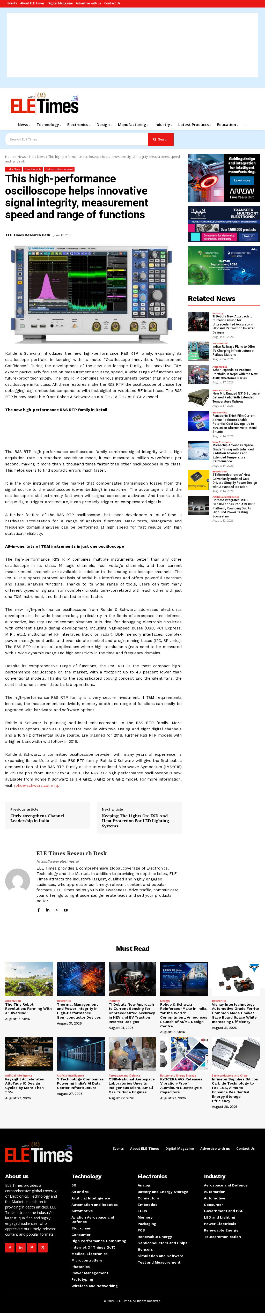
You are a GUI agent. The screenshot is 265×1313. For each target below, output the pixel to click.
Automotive (219, 343)
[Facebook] (38, 909)
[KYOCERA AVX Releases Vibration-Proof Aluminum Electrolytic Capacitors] (184, 1053)
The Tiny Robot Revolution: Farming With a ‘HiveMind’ (28, 1008)
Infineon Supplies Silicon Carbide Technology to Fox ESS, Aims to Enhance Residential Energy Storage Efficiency (235, 1090)
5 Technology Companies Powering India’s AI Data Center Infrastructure (80, 1083)
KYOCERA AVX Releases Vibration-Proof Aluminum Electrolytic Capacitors (181, 1085)
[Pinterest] (31, 1247)
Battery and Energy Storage (178, 1075)
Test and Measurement (59, 169)
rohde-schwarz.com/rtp (37, 785)
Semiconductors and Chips (230, 1075)
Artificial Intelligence (225, 497)
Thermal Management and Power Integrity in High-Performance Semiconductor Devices (79, 1010)
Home (9, 156)
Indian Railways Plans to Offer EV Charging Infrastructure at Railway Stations (233, 351)
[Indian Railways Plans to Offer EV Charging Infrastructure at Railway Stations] (199, 351)
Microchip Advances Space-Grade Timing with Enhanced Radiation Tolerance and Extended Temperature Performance (233, 453)
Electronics (219, 412)
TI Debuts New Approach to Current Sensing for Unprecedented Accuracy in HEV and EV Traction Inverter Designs (233, 324)
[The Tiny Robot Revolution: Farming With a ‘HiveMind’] (29, 979)
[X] (56, 909)
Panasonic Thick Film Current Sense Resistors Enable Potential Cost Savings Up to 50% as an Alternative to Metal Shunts (234, 424)
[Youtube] (66, 909)
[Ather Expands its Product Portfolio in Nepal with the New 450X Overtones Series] (199, 374)
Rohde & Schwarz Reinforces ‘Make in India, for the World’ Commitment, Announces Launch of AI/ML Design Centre (183, 1015)
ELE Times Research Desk (28, 235)
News (22, 156)
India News (37, 156)
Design (165, 1000)
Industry (217, 313)
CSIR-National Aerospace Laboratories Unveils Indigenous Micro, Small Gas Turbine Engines (132, 1085)
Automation (13, 1000)
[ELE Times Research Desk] (17, 881)
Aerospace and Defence (124, 1075)
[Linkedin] (47, 909)
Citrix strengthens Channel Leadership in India (37, 818)
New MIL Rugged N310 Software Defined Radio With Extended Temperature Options (236, 397)
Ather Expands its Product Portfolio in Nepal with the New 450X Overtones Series (234, 374)
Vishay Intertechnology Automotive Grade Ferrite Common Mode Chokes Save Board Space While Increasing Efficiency (235, 1013)
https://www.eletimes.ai (57, 861)
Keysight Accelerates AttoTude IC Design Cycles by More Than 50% (24, 1085)
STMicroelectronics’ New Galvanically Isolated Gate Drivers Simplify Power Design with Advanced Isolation (234, 481)
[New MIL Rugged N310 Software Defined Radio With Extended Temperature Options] (199, 397)
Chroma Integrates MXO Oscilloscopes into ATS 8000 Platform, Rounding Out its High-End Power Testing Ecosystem (233, 508)
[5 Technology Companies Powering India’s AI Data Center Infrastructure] (81, 1053)
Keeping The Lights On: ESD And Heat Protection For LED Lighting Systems (135, 820)
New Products (33, 169)
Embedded (219, 471)
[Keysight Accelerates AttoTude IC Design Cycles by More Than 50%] (29, 1053)
